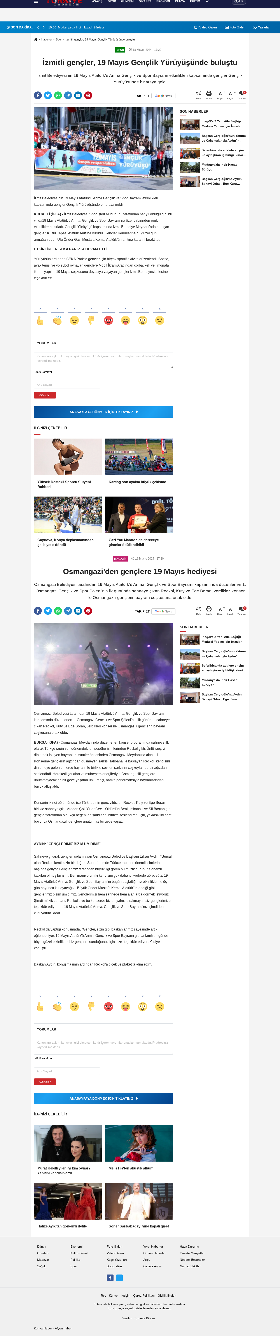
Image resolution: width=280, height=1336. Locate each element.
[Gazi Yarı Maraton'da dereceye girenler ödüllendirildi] (139, 515)
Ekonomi (76, 1246)
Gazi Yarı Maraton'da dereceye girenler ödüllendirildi (134, 542)
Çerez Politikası (144, 1295)
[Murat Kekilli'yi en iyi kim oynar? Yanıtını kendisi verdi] (68, 1143)
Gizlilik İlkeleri (167, 1295)
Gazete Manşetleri (192, 1253)
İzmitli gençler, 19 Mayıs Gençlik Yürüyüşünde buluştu (100, 39)
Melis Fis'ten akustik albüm (131, 1168)
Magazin (43, 1259)
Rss (103, 1295)
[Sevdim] (74, 313)
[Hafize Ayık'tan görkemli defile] (68, 1201)
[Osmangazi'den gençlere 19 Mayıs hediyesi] (103, 663)
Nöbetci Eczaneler (192, 1259)
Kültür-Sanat (79, 1253)
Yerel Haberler (153, 1246)
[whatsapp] (58, 95)
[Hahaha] (125, 313)
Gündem (43, 1253)
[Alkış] (57, 313)
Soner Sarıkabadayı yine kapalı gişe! (139, 1226)
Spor (59, 39)
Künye (113, 1295)
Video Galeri (207, 27)
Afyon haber (63, 1328)
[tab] (46, 343)
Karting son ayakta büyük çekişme (137, 482)
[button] (44, 27)
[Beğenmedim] (91, 313)
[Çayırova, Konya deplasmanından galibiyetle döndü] (68, 515)
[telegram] (68, 95)
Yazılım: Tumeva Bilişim (138, 1318)
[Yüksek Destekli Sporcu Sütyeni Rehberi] (68, 457)
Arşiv (146, 1259)
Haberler (46, 39)
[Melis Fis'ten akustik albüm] (139, 1143)
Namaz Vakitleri (190, 1266)
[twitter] (48, 95)
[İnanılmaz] (142, 313)
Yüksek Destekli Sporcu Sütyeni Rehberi (64, 484)
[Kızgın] (108, 313)
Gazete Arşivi (152, 1266)
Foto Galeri (237, 27)
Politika (75, 1259)
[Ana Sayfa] (35, 39)
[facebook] (38, 95)
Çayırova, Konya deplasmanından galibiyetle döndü (65, 542)
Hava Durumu (189, 1246)
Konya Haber (43, 1328)
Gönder (45, 395)
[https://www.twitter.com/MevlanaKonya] (119, 1278)
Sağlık (41, 1266)
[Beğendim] (40, 313)
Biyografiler (114, 1266)
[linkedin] (78, 95)
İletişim (125, 1295)
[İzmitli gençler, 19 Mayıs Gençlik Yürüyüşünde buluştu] (103, 148)
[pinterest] (88, 95)
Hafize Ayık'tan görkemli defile (62, 1226)
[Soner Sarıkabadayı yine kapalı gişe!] (139, 1201)
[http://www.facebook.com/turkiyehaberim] (110, 1278)
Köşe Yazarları (117, 1259)
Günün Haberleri (154, 1253)
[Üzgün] (159, 313)
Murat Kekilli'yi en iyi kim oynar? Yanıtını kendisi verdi (64, 1170)
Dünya (41, 1246)
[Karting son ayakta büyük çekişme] (139, 457)
